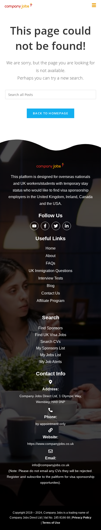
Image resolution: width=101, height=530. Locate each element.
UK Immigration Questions (50, 271)
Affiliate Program (50, 301)
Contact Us (50, 293)
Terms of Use (51, 522)
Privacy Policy (81, 517)
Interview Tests (50, 278)
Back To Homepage (50, 113)
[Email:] (50, 451)
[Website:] (50, 430)
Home (51, 248)
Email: (50, 458)
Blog (50, 286)
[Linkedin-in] (66, 226)
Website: (50, 437)
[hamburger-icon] (94, 5)
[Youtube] (34, 226)
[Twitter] (56, 226)
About (50, 256)
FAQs (50, 263)
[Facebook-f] (45, 226)
